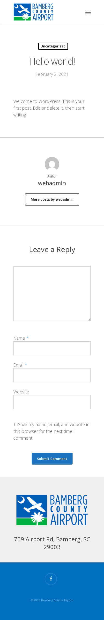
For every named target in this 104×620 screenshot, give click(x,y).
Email (20, 365)
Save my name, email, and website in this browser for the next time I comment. (51, 431)
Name (21, 338)
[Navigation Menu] (88, 12)
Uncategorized (53, 46)
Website (21, 392)
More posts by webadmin (52, 199)
